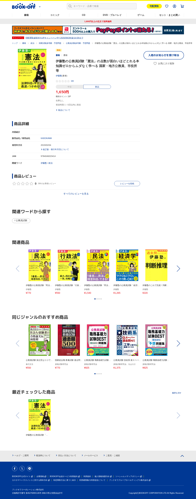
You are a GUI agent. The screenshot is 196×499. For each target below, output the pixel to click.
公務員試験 (21, 220)
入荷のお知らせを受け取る (163, 55)
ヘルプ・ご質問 (21, 455)
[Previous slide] (18, 268)
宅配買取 (154, 6)
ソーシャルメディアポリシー (127, 476)
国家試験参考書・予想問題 (50, 43)
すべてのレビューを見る (76, 193)
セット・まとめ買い (169, 15)
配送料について (43, 455)
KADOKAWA (46, 138)
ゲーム (140, 15)
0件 (72, 81)
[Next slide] (178, 268)
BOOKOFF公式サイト (21, 476)
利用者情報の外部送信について (92, 480)
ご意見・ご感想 (113, 455)
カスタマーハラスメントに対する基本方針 (29, 480)
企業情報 (40, 476)
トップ (15, 43)
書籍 (26, 15)
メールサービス (91, 455)
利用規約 (87, 476)
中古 (70, 87)
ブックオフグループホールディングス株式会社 (128, 480)
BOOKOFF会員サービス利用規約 (64, 476)
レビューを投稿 (127, 183)
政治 (32, 43)
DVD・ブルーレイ (112, 15)
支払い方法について (67, 455)
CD (83, 15)
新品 (97, 87)
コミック (55, 15)
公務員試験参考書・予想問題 (78, 43)
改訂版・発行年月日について (56, 149)
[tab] (95, 298)
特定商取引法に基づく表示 (64, 480)
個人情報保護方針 (102, 476)
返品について (64, 110)
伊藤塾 (59, 76)
